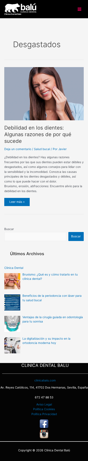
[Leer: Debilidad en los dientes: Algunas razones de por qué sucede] (44, 93)
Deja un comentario (17, 149)
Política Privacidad (44, 414)
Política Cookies (44, 409)
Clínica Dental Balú (12, 14)
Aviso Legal (44, 404)
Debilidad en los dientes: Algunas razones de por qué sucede (37, 134)
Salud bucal (42, 149)
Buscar (9, 229)
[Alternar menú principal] (79, 9)
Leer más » (17, 200)
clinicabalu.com (45, 380)
